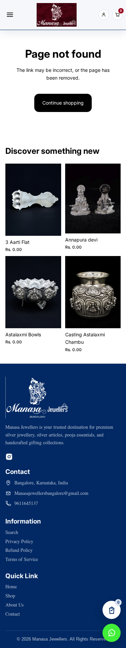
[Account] (103, 14)
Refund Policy (19, 550)
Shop (10, 595)
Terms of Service (21, 559)
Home (11, 586)
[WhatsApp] (111, 633)
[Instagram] (9, 456)
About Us (14, 604)
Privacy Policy (19, 541)
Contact (12, 614)
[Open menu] (9, 14)
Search (11, 532)
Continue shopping (63, 103)
